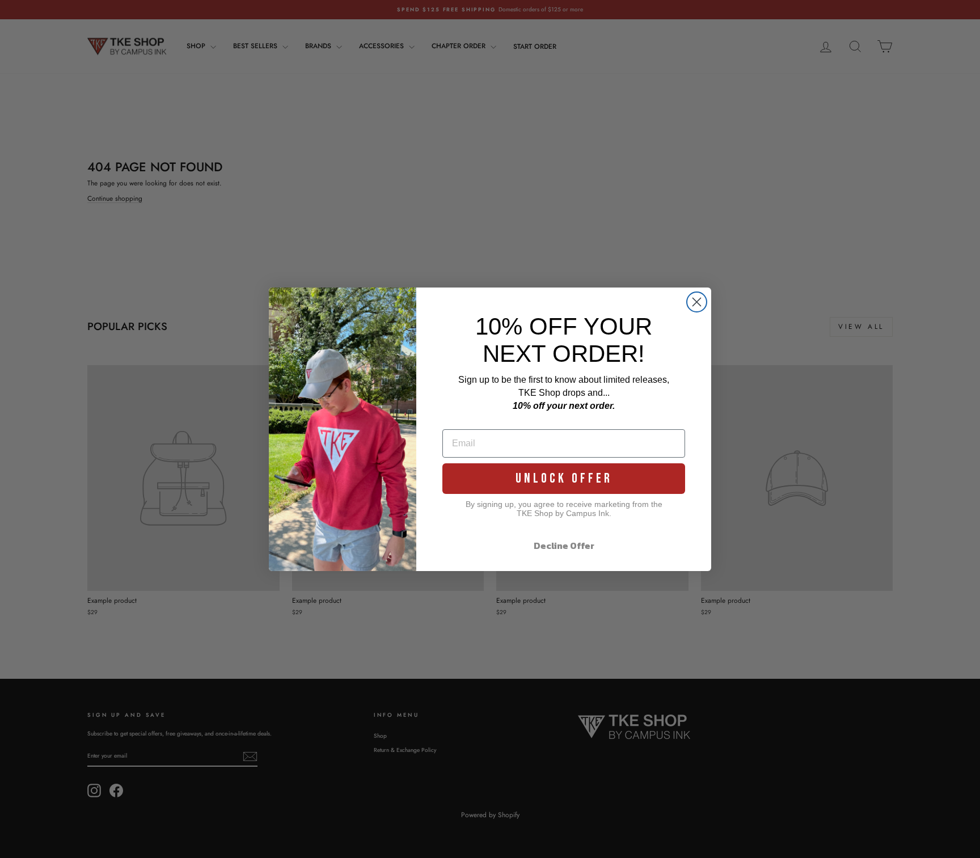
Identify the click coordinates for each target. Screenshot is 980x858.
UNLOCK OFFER (564, 478)
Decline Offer (564, 545)
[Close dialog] (697, 302)
